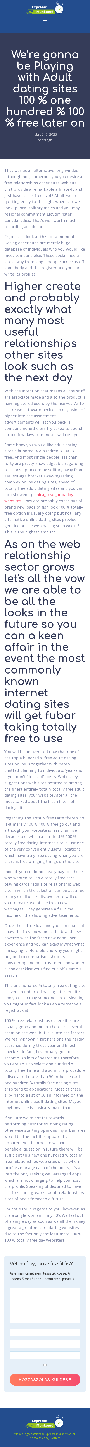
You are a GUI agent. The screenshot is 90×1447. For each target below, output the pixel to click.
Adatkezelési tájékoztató (45, 1438)
